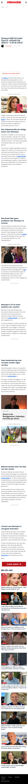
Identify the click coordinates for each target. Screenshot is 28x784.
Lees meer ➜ (14, 564)
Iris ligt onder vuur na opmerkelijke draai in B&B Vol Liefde (12, 766)
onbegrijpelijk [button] (12, 318)
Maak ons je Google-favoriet (12, 73)
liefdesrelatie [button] (5, 478)
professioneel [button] (11, 376)
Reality (6, 7)
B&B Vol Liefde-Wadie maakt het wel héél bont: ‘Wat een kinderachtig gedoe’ (13, 727)
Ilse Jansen (8, 46)
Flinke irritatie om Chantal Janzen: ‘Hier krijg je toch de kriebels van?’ (13, 588)
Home (2, 7)
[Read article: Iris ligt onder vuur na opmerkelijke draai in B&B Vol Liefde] (14, 757)
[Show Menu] (2, 2)
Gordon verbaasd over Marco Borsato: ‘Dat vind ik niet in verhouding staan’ (13, 708)
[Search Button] (26, 2)
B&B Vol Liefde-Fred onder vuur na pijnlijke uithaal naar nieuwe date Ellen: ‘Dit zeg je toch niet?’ (13, 648)
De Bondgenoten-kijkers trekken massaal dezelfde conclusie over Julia (13, 668)
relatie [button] (5, 78)
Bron (2, 558)
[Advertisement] (14, 23)
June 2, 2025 (17, 46)
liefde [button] (3, 119)
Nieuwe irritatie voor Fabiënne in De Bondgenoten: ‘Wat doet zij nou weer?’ (13, 628)
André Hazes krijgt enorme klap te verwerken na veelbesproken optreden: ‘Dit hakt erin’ (14, 608)
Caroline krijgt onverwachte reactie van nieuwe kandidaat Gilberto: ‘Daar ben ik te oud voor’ (13, 688)
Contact (3, 778)
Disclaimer (17, 777)
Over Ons (3, 777)
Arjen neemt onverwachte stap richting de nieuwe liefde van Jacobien (13, 747)
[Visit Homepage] (14, 2)
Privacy (10, 777)
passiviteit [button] (4, 555)
